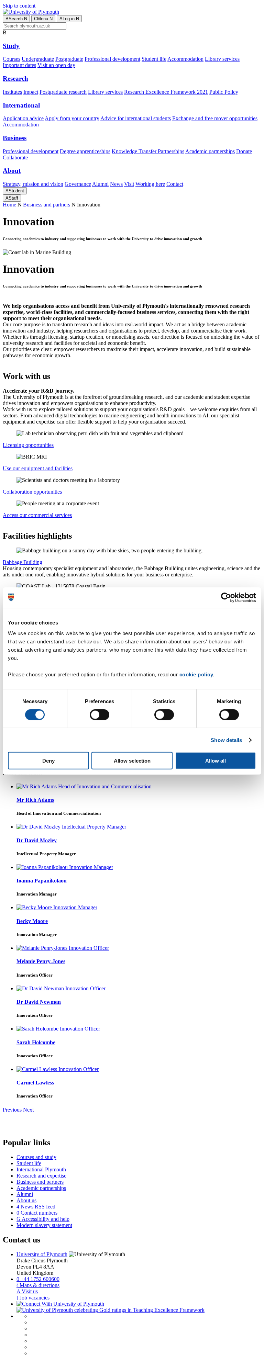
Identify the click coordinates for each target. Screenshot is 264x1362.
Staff (12, 198)
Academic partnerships (210, 151)
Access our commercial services (37, 515)
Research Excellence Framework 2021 (166, 92)
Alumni (100, 184)
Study (11, 45)
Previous (12, 1110)
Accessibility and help (42, 1219)
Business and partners (46, 204)
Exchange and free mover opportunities (214, 118)
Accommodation (185, 59)
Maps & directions (37, 1285)
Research (15, 78)
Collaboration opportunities (32, 492)
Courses (11, 59)
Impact (30, 92)
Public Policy (223, 92)
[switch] (99, 714)
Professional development (112, 59)
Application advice (23, 118)
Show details (226, 740)
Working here (150, 184)
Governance (78, 184)
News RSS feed (35, 1206)
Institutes (12, 92)
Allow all (215, 761)
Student (15, 190)
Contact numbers (36, 1213)
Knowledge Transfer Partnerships (148, 151)
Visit (129, 184)
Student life (154, 59)
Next (28, 1110)
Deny (48, 761)
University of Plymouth (41, 1254)
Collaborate (15, 157)
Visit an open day (56, 65)
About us (26, 1200)
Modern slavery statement (44, 1225)
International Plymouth (41, 1169)
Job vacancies (33, 1298)
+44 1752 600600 (37, 1279)
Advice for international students (135, 118)
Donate (244, 151)
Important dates (19, 65)
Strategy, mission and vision (33, 184)
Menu (43, 18)
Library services (222, 59)
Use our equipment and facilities (38, 468)
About (12, 170)
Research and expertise (41, 1176)
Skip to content (19, 6)
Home (9, 204)
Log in (69, 18)
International (21, 105)
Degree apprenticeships (85, 151)
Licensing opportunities (28, 445)
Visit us (27, 1291)
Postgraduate (69, 59)
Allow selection (132, 761)
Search (16, 18)
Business (14, 138)
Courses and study (36, 1157)
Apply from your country (72, 118)
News (116, 184)
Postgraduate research (63, 92)
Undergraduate (38, 59)
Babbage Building (22, 562)
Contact (174, 184)
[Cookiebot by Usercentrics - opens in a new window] (226, 597)
